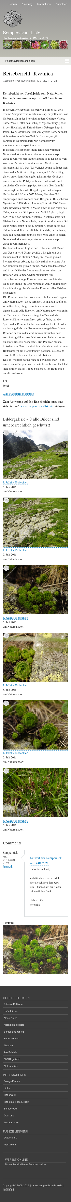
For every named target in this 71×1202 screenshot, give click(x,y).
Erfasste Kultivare (13, 1004)
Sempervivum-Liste (21, 32)
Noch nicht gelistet (14, 1024)
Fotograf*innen (12, 1081)
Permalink (7, 865)
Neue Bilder (10, 1018)
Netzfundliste (11, 1066)
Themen (8, 1045)
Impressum (10, 1144)
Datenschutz (10, 1137)
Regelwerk (10, 1094)
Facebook (8, 1188)
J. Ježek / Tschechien (15, 482)
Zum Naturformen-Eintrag (18, 394)
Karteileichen (11, 1011)
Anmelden (61, 4)
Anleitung (27, 4)
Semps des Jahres (14, 1031)
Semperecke (11, 1108)
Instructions (44, 4)
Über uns (9, 1115)
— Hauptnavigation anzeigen (18, 61)
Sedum (13, 4)
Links (7, 1088)
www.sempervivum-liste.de (36, 406)
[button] (35, 478)
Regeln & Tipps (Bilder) (16, 1101)
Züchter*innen (11, 1122)
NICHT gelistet (12, 1059)
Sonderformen (11, 1038)
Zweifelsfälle (10, 1052)
